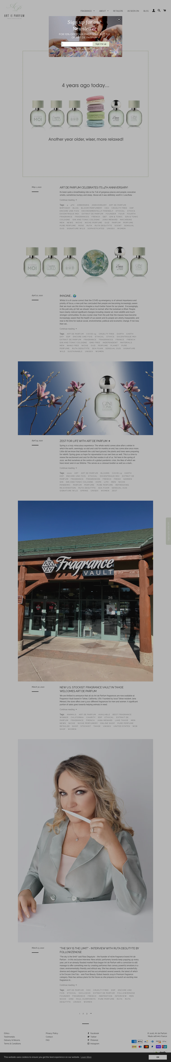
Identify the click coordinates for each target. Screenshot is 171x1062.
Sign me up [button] (101, 44)
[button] (119, 19)
